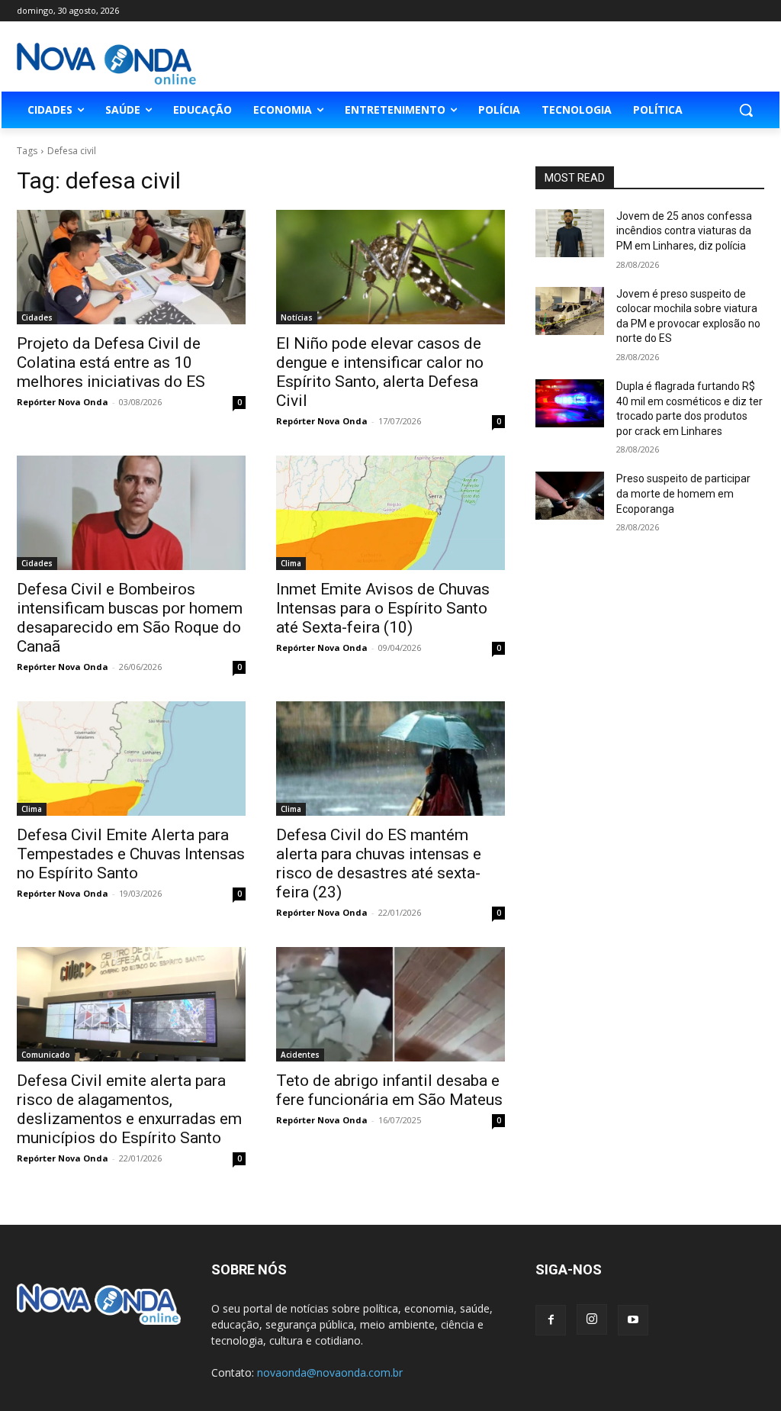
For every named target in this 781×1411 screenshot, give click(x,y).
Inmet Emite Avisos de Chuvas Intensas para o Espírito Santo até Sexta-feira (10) (383, 608)
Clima (291, 563)
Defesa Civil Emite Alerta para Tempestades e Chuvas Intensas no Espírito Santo (131, 854)
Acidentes (300, 1054)
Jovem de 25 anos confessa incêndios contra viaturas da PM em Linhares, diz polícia (684, 231)
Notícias (297, 317)
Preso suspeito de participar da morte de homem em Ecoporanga (683, 493)
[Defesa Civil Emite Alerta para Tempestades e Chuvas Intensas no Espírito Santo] (131, 758)
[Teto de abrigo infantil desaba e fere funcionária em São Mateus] (390, 1004)
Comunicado (45, 1054)
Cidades (37, 317)
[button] (746, 110)
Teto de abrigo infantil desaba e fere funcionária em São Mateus (389, 1090)
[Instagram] (592, 1319)
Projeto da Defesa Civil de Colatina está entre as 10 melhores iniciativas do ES (111, 362)
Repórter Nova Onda (62, 402)
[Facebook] (550, 1320)
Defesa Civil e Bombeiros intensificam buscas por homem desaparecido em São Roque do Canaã (130, 618)
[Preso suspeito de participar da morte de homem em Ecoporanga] (569, 496)
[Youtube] (633, 1320)
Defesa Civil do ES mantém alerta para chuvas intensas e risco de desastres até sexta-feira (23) (378, 863)
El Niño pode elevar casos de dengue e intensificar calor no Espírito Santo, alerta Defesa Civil (380, 372)
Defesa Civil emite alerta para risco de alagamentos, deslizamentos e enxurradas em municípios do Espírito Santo (129, 1109)
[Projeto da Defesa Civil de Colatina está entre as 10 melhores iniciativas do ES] (131, 267)
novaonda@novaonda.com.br (330, 1372)
